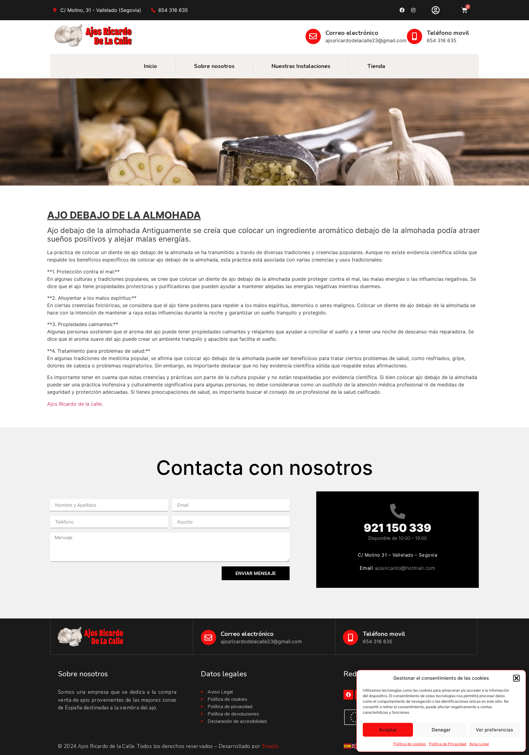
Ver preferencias (494, 730)
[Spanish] (348, 746)
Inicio (150, 66)
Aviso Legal (479, 744)
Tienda (376, 66)
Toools (270, 746)
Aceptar (388, 730)
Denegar (441, 730)
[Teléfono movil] (414, 36)
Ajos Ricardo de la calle (74, 404)
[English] (356, 746)
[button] (516, 678)
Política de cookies (409, 744)
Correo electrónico (351, 33)
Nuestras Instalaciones (301, 66)
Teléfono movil (448, 33)
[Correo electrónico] (313, 36)
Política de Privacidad (447, 744)
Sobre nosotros (214, 66)
